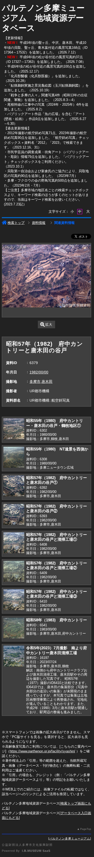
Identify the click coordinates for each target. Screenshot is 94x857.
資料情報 (38, 223)
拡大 (48, 324)
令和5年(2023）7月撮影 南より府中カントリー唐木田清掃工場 (56, 650)
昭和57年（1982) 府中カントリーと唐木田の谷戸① (56, 480)
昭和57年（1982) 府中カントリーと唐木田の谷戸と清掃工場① (56, 537)
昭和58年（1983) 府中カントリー (56, 620)
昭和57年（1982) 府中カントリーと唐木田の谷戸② (56, 508)
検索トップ (16, 223)
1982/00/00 (39, 372)
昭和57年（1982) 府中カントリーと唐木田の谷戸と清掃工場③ (56, 594)
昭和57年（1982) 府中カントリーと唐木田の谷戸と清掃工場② (56, 565)
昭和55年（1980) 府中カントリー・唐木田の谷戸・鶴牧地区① (54, 423)
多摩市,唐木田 (41, 381)
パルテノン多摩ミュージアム (69, 838)
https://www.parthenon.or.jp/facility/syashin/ (42, 751)
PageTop (85, 829)
